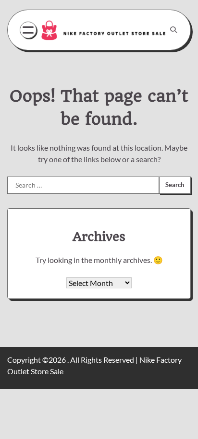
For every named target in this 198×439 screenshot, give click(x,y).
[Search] (173, 30)
